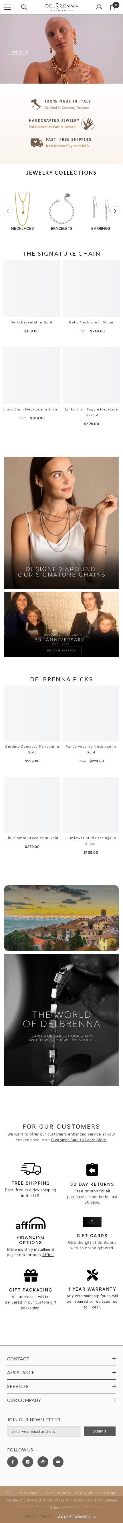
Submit (99, 1431)
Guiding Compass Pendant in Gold (32, 749)
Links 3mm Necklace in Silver (31, 409)
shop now (18, 52)
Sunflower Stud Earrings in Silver (91, 841)
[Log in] (99, 7)
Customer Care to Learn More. (79, 1140)
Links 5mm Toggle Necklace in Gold (91, 412)
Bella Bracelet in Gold (32, 322)
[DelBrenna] (22, 209)
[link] (61, 124)
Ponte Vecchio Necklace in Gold (91, 749)
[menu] (7, 7)
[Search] (24, 7)
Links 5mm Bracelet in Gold (32, 838)
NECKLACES (22, 228)
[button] (115, 211)
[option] (22, 211)
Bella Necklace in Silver (91, 322)
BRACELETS (61, 228)
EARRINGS (100, 228)
